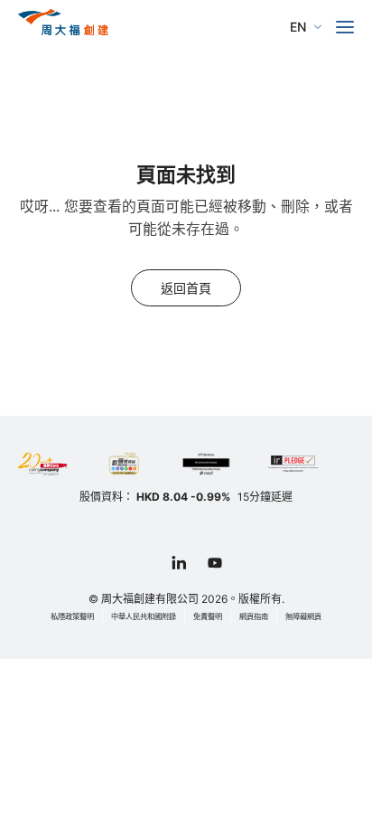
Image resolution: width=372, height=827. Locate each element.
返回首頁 (186, 288)
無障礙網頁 (303, 616)
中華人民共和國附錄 (143, 616)
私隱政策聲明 (72, 616)
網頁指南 (253, 616)
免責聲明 (207, 616)
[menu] (345, 27)
